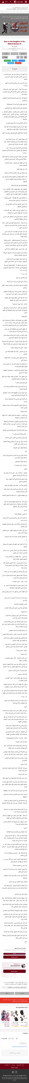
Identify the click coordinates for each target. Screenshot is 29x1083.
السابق (22, 53)
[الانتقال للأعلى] (21, 57)
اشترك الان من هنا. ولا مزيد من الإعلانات (17, 987)
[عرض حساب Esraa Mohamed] (23, 966)
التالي (6, 53)
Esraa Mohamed (15, 966)
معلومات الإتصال (14, 1067)
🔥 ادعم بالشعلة (14, 957)
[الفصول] (14, 53)
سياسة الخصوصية (20, 1064)
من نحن (13, 1064)
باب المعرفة (7, 1064)
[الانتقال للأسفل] (17, 57)
